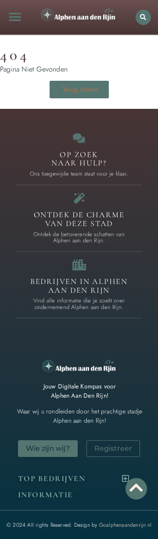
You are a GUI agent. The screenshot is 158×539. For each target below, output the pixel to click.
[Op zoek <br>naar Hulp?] (79, 138)
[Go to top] (136, 487)
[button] (14, 17)
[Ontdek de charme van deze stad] (79, 198)
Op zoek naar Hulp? (79, 159)
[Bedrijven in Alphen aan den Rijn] (79, 264)
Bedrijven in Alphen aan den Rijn (79, 286)
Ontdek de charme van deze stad (79, 219)
